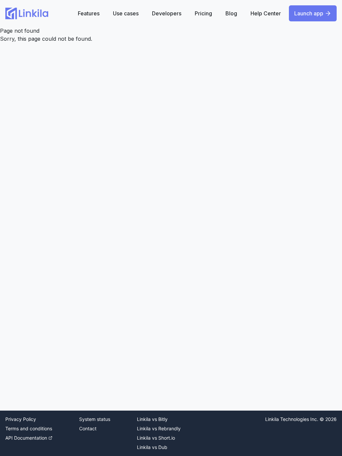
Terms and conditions (28, 428)
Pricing (203, 13)
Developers (166, 13)
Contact (88, 428)
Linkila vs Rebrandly (159, 428)
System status (94, 419)
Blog (231, 13)
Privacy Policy (20, 419)
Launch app (308, 13)
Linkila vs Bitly (152, 419)
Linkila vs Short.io (156, 438)
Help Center (265, 13)
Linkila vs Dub (152, 447)
